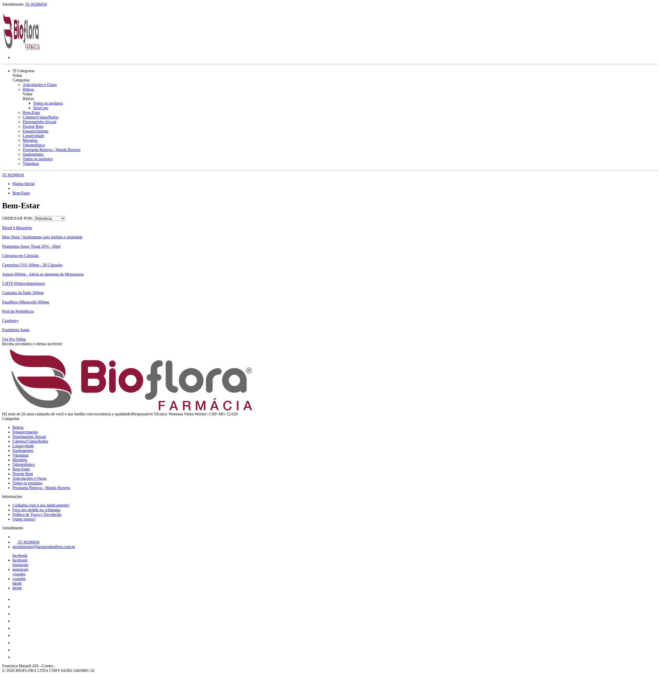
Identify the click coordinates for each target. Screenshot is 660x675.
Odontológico (34, 145)
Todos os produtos (48, 103)
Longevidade (33, 136)
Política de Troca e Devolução (36, 514)
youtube (19, 574)
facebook (19, 555)
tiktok (17, 583)
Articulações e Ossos (40, 85)
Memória (30, 140)
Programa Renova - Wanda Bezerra (51, 149)
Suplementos (33, 154)
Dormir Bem (33, 126)
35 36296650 (36, 4)
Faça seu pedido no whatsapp (36, 510)
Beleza (28, 89)
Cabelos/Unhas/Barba (40, 117)
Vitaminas (31, 163)
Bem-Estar (31, 112)
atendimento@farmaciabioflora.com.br (43, 547)
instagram (20, 565)
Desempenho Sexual (39, 122)
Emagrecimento (35, 131)
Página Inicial (23, 184)
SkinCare (40, 108)
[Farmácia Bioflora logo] (21, 48)
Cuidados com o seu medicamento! (40, 505)
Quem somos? (24, 519)
